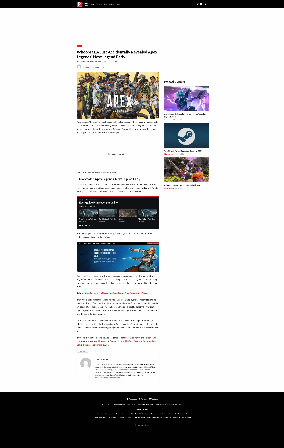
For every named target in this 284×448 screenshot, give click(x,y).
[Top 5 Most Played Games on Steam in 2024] (186, 136)
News (92, 4)
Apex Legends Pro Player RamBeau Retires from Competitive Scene (116, 293)
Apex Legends (82, 351)
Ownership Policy (163, 404)
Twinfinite (116, 414)
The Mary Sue (139, 417)
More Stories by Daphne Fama (107, 378)
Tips (105, 4)
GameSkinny (112, 417)
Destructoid (182, 414)
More (120, 5)
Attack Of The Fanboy (139, 414)
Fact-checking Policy (146, 404)
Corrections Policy (118, 404)
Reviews (111, 4)
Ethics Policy (132, 404)
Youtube (154, 399)
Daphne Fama (88, 67)
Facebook (133, 399)
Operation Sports (125, 417)
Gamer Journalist (99, 417)
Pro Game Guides (104, 414)
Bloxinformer (175, 417)
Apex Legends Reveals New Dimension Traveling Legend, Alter (185, 115)
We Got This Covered (167, 414)
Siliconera (153, 414)
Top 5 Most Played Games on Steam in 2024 (183, 151)
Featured (99, 4)
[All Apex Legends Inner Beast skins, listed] (186, 170)
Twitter (144, 399)
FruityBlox (164, 417)
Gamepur (125, 414)
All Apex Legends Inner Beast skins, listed (182, 185)
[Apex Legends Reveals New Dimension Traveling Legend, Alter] (186, 99)
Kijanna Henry (169, 154)
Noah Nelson (169, 188)
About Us (119, 3)
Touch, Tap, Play (152, 417)
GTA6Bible (186, 417)
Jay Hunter (168, 120)
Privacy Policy (176, 404)
